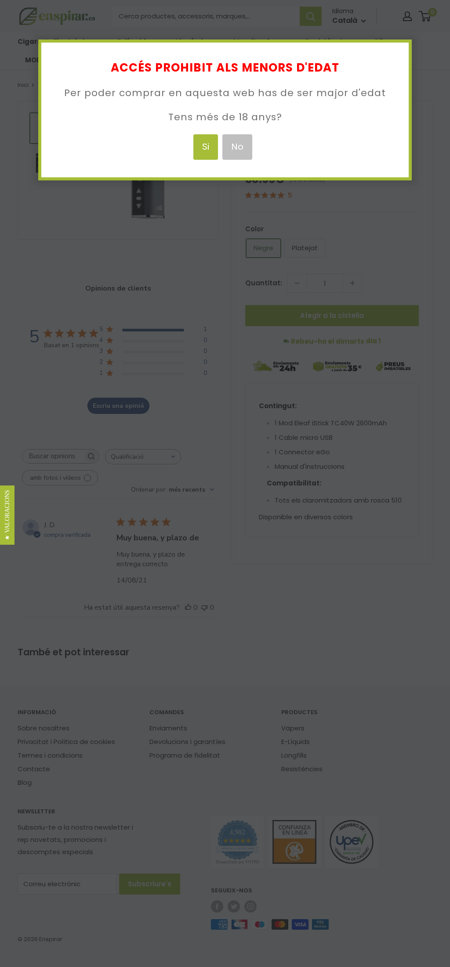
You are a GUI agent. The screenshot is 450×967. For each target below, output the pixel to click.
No (237, 146)
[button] (7, 515)
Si (205, 146)
